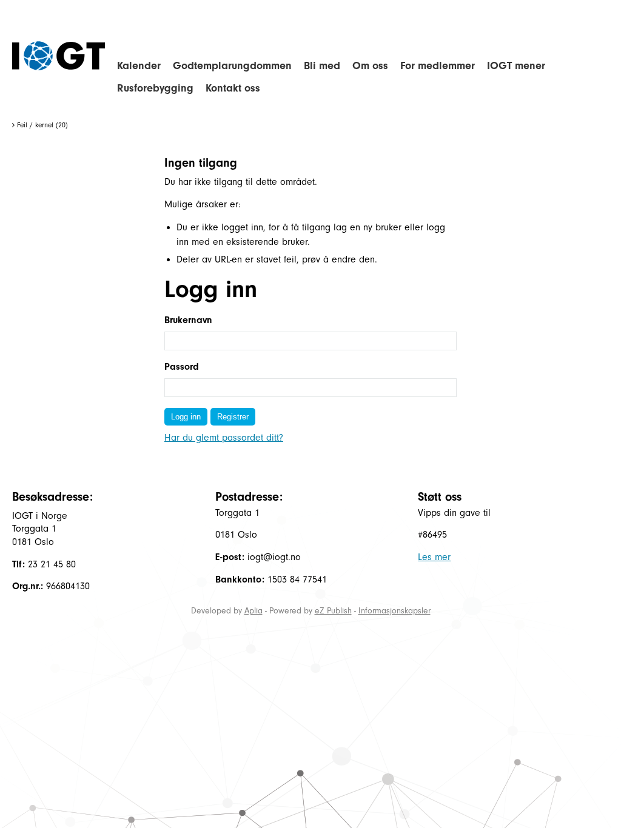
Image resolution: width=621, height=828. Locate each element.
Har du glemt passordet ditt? (223, 437)
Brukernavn (188, 320)
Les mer (434, 557)
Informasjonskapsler (394, 611)
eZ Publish (333, 611)
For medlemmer (437, 65)
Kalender (139, 65)
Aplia (253, 611)
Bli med (322, 65)
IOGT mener (516, 65)
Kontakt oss (233, 88)
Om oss (370, 65)
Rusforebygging (155, 88)
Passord (181, 366)
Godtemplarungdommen (232, 65)
